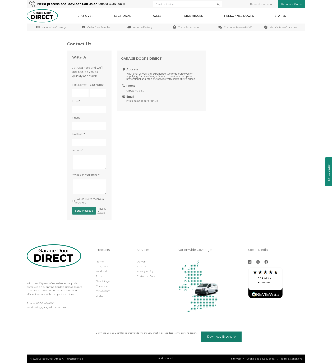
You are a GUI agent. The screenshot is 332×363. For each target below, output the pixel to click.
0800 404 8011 (111, 4)
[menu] (181, 16)
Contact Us (329, 172)
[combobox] (187, 4)
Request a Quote (291, 4)
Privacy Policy (102, 210)
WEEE (100, 295)
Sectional (101, 271)
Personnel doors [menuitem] (239, 15)
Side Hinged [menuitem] (193, 15)
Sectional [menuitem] (122, 15)
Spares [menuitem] (280, 15)
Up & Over (102, 266)
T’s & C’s (141, 266)
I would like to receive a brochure (89, 200)
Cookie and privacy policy (260, 358)
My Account (103, 290)
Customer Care (146, 276)
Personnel (102, 286)
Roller (99, 276)
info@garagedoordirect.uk (142, 100)
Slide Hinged (103, 281)
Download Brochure (221, 336)
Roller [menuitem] (158, 15)
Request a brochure (262, 4)
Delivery (141, 261)
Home (100, 261)
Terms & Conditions (291, 358)
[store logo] (42, 15)
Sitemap (236, 358)
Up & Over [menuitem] (85, 15)
